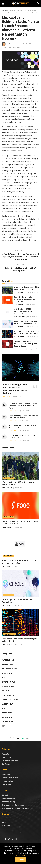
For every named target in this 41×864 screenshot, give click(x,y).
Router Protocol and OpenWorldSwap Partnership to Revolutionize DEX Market (23, 405)
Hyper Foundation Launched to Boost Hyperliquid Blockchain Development (23, 426)
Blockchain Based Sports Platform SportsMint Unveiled (22, 436)
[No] (38, 853)
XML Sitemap (7, 825)
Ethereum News (9, 634)
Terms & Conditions (10, 778)
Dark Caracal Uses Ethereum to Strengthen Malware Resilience (26, 332)
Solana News (7, 717)
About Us (5, 754)
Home (4, 10)
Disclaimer (6, 774)
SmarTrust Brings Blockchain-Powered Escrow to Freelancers (23, 417)
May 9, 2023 (27, 44)
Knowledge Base (8, 798)
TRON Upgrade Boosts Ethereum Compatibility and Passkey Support (25, 343)
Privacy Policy (7, 781)
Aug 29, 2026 (31, 317)
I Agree (20, 859)
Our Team (6, 764)
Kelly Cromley (14, 44)
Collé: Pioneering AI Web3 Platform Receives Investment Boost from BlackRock (15, 389)
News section (7, 819)
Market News (9, 477)
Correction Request (10, 760)
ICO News (6, 691)
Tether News (7, 721)
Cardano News (8, 682)
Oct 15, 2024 (25, 431)
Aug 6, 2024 (25, 411)
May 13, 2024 (19, 396)
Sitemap (5, 822)
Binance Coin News (10, 669)
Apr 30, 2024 (25, 441)
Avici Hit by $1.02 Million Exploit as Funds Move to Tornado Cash (24, 311)
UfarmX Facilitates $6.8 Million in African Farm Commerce (26, 288)
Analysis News (8, 664)
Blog (4, 677)
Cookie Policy (7, 784)
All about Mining (8, 802)
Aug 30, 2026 (31, 292)
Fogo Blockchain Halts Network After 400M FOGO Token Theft (25, 299)
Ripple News (7, 713)
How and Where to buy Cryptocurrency (17, 808)
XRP (3, 726)
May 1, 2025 (25, 421)
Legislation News (9, 695)
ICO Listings (7, 795)
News (4, 708)
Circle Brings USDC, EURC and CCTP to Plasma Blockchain (25, 322)
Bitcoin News (7, 673)
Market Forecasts (10, 699)
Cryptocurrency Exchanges (13, 805)
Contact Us (6, 757)
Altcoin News (8, 660)
